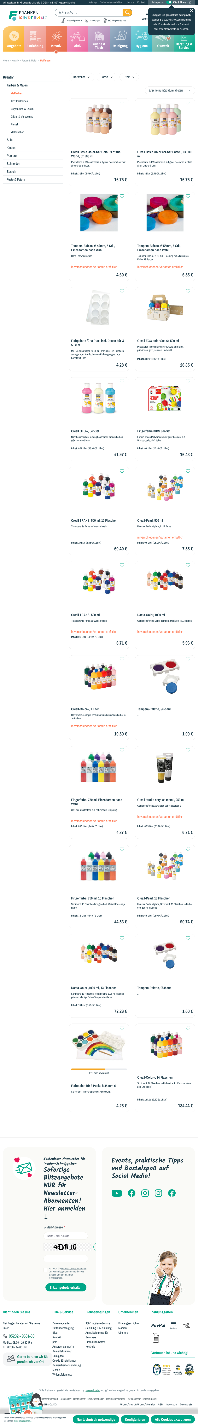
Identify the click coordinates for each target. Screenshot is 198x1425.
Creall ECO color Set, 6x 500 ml (158, 341)
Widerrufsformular (62, 1374)
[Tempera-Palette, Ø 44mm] (165, 955)
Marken (122, 1328)
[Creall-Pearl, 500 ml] (165, 487)
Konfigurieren (135, 1419)
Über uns (129, 2)
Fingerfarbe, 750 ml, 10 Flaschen (92, 898)
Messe (56, 1370)
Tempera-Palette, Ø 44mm (154, 988)
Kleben (11, 147)
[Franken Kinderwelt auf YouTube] (117, 1193)
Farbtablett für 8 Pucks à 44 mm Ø (93, 1086)
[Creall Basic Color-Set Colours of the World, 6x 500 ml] (99, 119)
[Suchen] (127, 12)
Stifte (10, 139)
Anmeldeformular (61, 1351)
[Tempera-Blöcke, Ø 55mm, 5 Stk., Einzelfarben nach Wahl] (165, 212)
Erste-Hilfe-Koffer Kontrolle (95, 1344)
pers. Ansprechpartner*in (63, 1344)
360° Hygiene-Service (97, 1323)
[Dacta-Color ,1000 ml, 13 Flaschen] (99, 955)
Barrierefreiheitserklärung (66, 1365)
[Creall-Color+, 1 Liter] (99, 676)
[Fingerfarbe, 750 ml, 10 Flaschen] (99, 865)
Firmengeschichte (128, 1323)
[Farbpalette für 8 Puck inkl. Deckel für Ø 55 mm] (99, 308)
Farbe (104, 76)
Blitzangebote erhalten (66, 1287)
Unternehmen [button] (128, 1312)
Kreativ (8, 77)
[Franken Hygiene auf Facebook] (172, 1193)
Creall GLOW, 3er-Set (85, 431)
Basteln (11, 171)
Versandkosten (93, 1390)
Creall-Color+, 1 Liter (85, 709)
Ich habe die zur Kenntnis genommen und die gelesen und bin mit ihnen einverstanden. (67, 1273)
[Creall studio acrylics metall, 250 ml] (165, 767)
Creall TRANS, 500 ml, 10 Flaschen (94, 520)
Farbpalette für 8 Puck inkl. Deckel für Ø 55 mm (97, 343)
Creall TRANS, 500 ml (85, 615)
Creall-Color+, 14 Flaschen (155, 1077)
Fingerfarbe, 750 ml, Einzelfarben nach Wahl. (96, 802)
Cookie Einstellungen (64, 1360)
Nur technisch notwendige (96, 1419)
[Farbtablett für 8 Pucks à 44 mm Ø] (99, 1044)
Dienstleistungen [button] (97, 1312)
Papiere (12, 155)
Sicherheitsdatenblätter (111, 2)
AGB (82, 1271)
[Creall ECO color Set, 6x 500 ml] (165, 308)
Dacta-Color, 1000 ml (151, 615)
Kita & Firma (179, 2)
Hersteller (79, 76)
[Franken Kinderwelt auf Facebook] (131, 1193)
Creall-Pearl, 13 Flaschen (153, 898)
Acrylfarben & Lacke (22, 109)
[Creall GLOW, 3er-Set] (99, 398)
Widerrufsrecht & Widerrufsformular (137, 1404)
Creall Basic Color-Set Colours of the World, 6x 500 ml (95, 154)
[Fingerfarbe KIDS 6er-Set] (165, 398)
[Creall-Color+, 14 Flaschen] (165, 1044)
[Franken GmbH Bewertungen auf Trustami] (174, 1370)
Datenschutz (186, 1404)
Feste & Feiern (16, 179)
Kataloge (93, 2)
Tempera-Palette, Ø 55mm (154, 709)
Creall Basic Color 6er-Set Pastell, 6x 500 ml (164, 154)
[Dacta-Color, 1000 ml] (165, 582)
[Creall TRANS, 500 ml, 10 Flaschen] (99, 487)
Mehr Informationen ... (23, 1420)
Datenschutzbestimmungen (73, 1268)
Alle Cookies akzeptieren (173, 1419)
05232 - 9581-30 (21, 1335)
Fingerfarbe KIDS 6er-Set (153, 431)
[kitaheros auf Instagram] (158, 1193)
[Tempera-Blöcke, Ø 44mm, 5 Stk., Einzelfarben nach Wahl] (99, 212)
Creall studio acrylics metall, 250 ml (160, 800)
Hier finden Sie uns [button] (17, 1312)
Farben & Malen (17, 85)
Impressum (171, 1404)
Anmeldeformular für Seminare (96, 1334)
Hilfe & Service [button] (62, 1312)
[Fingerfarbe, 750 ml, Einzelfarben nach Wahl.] (99, 767)
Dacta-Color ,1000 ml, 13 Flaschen (94, 988)
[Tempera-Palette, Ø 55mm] (165, 676)
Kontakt (141, 2)
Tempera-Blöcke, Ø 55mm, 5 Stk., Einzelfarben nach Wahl (159, 248)
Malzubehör (17, 132)
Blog (54, 1332)
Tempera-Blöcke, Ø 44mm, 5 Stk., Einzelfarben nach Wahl (93, 248)
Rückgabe (58, 1356)
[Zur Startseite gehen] (25, 15)
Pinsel (14, 124)
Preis (127, 76)
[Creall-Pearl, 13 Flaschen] (165, 865)
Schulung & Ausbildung (98, 1328)
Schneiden (13, 163)
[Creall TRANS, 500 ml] (99, 582)
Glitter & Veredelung (22, 116)
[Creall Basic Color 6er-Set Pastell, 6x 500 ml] (165, 119)
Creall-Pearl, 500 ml (150, 520)
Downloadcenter (61, 1323)
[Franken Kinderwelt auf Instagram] (145, 1193)
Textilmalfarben (19, 101)
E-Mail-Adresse (54, 1227)
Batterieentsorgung (63, 1328)
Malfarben (16, 93)
